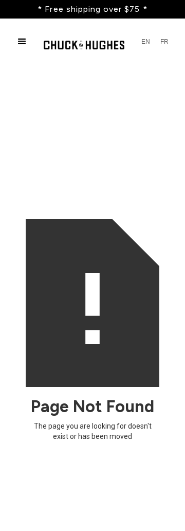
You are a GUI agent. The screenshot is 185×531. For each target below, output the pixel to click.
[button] (22, 42)
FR (164, 41)
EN (145, 41)
